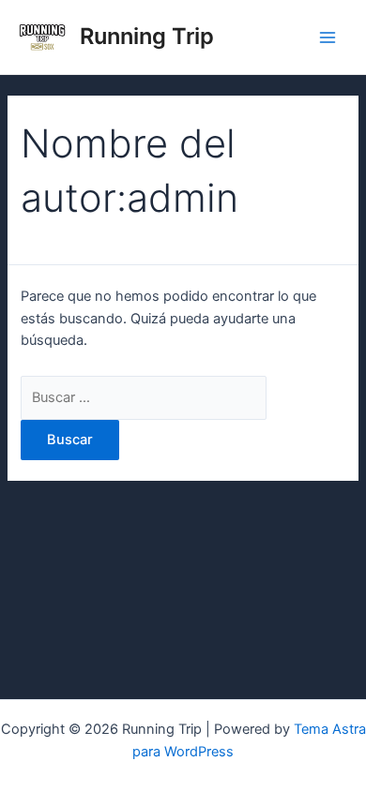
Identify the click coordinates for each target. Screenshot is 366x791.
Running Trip (147, 36)
